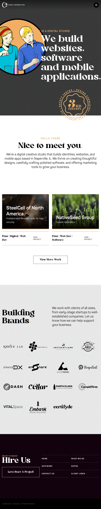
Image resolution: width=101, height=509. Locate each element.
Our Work (47, 466)
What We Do (77, 459)
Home (44, 459)
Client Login (78, 474)
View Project (37, 238)
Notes (74, 466)
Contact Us (48, 474)
